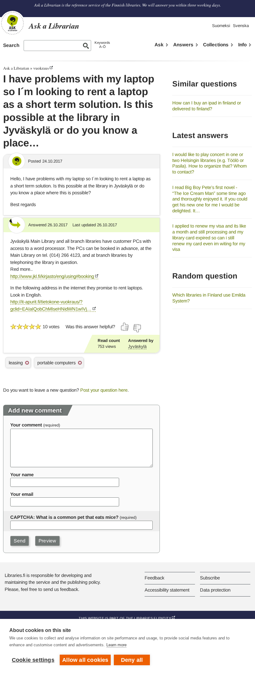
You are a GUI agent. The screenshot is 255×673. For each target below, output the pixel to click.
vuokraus (41, 68)
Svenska (241, 25)
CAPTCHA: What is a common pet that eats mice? (64, 517)
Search (11, 45)
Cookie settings (33, 660)
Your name (22, 474)
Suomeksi (221, 25)
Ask (159, 44)
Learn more (116, 645)
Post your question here (104, 390)
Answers (183, 44)
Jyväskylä (137, 346)
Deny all (132, 660)
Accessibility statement (167, 589)
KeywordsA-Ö (102, 44)
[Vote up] (125, 327)
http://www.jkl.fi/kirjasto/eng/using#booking (52, 276)
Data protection (215, 589)
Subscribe (210, 577)
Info (242, 44)
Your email (21, 494)
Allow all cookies (85, 660)
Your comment (26, 424)
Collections (216, 44)
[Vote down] (137, 328)
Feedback (154, 577)
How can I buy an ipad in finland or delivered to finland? (206, 105)
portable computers (56, 362)
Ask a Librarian (16, 68)
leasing (16, 362)
